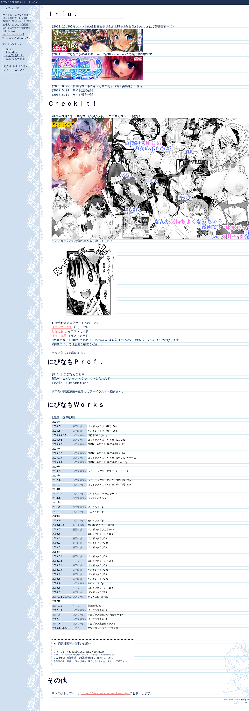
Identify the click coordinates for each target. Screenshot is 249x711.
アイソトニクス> (14, 69)
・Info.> (8, 49)
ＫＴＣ (76, 534)
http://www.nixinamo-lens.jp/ (105, 693)
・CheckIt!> (10, 52)
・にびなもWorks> (15, 58)
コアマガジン (80, 435)
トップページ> (11, 8)
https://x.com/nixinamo (12, 34)
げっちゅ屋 (59, 335)
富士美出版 (78, 525)
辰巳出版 (77, 426)
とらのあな (59, 331)
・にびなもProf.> (14, 55)
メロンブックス (62, 327)
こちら (25, 37)
